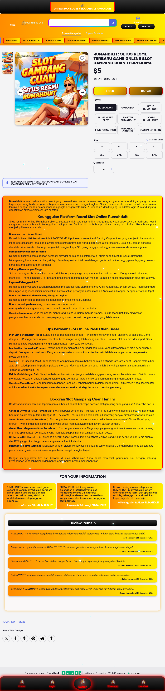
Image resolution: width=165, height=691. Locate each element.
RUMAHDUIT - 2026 (13, 621)
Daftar (82, 687)
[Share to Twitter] (6, 638)
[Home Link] (32, 23)
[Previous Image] (20, 92)
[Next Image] (82, 92)
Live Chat (143, 686)
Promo (21, 686)
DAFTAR (146, 26)
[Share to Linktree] (24, 638)
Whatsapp (112, 686)
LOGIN (128, 26)
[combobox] (79, 22)
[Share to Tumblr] (51, 638)
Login (52, 686)
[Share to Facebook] (15, 638)
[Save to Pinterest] (33, 638)
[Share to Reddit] (42, 638)
